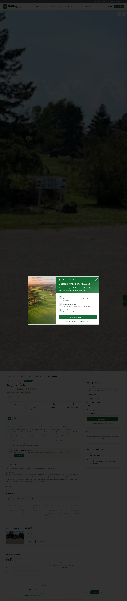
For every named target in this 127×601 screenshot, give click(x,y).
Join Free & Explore (76, 317)
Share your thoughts (85, 321)
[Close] (97, 278)
